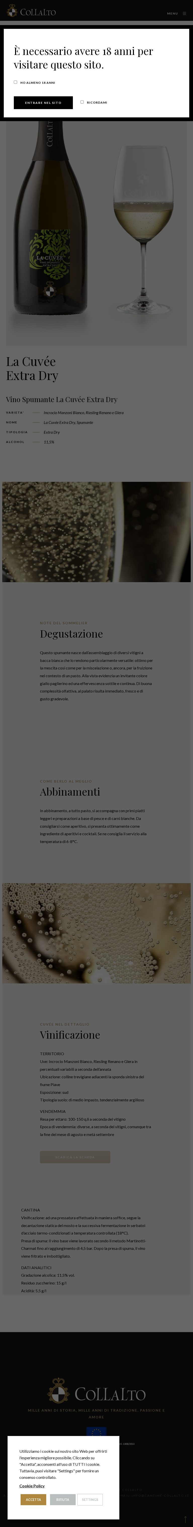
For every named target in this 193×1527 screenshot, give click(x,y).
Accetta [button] (33, 1500)
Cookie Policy (32, 1485)
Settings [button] (90, 1500)
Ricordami (96, 102)
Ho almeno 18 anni (37, 83)
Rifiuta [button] (62, 1500)
